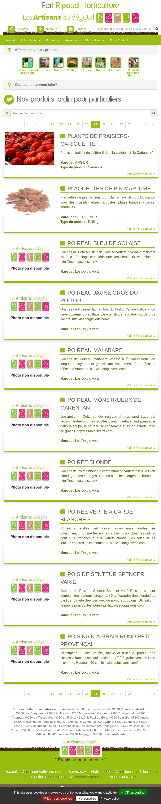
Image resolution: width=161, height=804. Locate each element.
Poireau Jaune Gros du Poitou (99, 296)
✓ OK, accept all (133, 792)
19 (52, 124)
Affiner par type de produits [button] (36, 50)
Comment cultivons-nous (42, 772)
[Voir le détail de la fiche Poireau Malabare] (29, 364)
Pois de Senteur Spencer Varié (102, 578)
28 (129, 124)
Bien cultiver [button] (93, 40)
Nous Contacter (120, 40)
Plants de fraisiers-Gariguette (94, 140)
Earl (80, 6)
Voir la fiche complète (141, 174)
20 (61, 124)
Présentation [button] (29, 40)
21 (69, 124)
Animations (72, 40)
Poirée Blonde (89, 462)
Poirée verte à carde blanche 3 (96, 515)
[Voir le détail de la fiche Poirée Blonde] (29, 476)
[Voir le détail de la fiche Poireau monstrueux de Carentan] (29, 414)
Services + (77, 772)
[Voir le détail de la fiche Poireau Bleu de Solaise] (29, 257)
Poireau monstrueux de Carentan (100, 404)
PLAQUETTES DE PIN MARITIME (108, 188)
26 (112, 124)
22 (78, 124)
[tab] (80, 50)
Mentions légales (84, 777)
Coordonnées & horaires (136, 772)
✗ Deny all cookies (58, 798)
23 (86, 124)
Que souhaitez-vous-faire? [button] (35, 85)
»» (153, 124)
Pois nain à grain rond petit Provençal (106, 640)
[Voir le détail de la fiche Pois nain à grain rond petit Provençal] (29, 650)
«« (28, 124)
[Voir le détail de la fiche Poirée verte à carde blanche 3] (29, 526)
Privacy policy (110, 798)
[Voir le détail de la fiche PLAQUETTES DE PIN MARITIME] (29, 200)
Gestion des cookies (48, 777)
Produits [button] (52, 40)
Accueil (10, 40)
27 (121, 124)
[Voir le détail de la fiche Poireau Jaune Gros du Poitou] (29, 307)
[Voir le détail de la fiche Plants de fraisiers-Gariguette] (29, 148)
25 (104, 124)
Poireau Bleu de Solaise (103, 243)
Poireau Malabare (94, 350)
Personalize (87, 798)
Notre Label (101, 772)
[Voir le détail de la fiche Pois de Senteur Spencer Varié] (29, 588)
